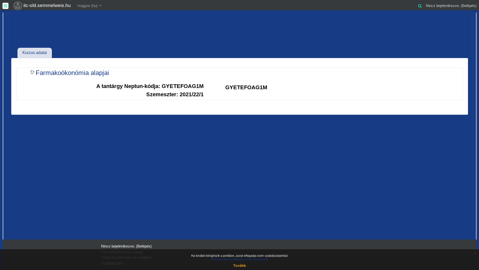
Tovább (239, 266)
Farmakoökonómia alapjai (72, 72)
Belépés (468, 6)
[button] (420, 5)
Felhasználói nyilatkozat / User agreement (239, 259)
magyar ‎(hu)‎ (88, 6)
